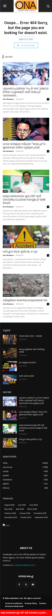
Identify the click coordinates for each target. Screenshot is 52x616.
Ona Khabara (8, 99)
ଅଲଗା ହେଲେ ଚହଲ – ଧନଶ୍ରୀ (30, 336)
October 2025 (26, 517)
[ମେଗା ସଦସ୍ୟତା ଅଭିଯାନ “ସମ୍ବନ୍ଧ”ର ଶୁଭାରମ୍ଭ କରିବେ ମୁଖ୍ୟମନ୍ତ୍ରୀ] (26, 129)
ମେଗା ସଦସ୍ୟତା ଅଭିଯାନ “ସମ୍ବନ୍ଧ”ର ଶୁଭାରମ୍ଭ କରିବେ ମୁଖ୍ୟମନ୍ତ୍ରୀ (24, 145)
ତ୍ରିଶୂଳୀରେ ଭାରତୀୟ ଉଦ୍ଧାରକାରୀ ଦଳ (25, 300)
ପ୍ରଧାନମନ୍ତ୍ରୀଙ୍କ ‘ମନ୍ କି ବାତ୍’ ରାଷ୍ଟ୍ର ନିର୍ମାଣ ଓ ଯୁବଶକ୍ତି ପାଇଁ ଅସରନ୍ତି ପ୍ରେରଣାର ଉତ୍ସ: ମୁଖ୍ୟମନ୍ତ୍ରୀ (34, 400)
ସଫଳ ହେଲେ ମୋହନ (26, 376)
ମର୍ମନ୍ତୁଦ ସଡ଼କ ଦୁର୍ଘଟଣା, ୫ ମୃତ (20, 251)
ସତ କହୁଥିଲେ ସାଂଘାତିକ (27, 362)
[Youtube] (32, 584)
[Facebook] (19, 584)
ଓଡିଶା (5, 84)
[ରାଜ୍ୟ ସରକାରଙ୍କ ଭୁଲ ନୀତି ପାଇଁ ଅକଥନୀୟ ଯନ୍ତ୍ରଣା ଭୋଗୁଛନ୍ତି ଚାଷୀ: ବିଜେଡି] (26, 181)
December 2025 (40, 513)
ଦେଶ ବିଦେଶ (7, 247)
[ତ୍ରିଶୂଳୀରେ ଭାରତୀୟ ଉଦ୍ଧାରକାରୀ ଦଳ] (26, 285)
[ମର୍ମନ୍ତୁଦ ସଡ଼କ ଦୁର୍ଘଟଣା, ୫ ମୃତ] (26, 236)
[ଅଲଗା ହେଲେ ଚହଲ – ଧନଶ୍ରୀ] (10, 339)
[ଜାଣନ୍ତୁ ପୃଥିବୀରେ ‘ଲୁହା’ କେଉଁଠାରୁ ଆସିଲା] (10, 353)
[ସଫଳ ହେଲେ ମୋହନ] (10, 379)
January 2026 (24, 513)
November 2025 (10, 517)
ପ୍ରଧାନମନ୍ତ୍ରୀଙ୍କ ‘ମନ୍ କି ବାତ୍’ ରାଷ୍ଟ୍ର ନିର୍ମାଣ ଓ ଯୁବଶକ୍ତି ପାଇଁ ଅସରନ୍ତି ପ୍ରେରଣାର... (26, 92)
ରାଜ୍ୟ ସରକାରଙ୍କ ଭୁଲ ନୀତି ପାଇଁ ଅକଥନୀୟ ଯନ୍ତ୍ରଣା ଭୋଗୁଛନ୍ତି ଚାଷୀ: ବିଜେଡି (24, 199)
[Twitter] (26, 584)
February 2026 (10, 513)
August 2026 (9, 505)
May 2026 (8, 509)
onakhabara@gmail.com (24, 565)
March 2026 (32, 509)
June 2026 (33, 505)
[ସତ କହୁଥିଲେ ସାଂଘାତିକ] (10, 366)
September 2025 (41, 517)
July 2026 (22, 505)
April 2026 (20, 509)
